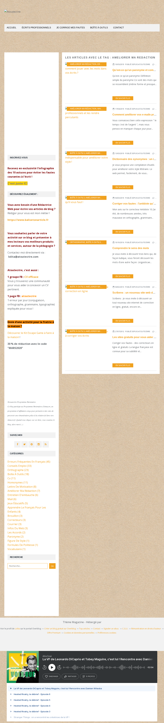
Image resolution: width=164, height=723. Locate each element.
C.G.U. (125, 628)
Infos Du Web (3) (18, 528)
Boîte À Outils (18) (18, 474)
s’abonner (53, 676)
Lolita (17, 628)
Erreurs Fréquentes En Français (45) (29, 461)
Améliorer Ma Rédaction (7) (24, 491)
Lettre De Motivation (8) (22, 486)
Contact (118, 27)
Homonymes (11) (18, 482)
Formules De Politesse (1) (23, 545)
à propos (90, 676)
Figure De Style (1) (18, 541)
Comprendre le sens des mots (130, 248)
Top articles (84, 628)
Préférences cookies (107, 632)
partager (72, 676)
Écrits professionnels (36, 27)
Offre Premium (54, 632)
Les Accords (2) (16, 532)
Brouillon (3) (15, 516)
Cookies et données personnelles (79, 632)
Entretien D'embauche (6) (23, 495)
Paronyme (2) (16, 536)
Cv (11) (12, 478)
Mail (99, 109)
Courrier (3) (14, 524)
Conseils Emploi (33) (20, 466)
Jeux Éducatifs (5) (18, 503)
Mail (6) (12, 499)
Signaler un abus (111, 628)
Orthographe (77, 242)
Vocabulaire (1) (16, 549)
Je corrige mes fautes (70, 27)
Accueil (11, 27)
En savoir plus (123, 98)
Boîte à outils (99, 27)
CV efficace (31, 277)
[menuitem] (11, 28)
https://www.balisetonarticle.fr (28, 220)
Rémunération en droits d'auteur (146, 628)
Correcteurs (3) (17, 520)
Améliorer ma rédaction (83, 64)
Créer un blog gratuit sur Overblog (60, 628)
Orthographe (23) (18, 470)
